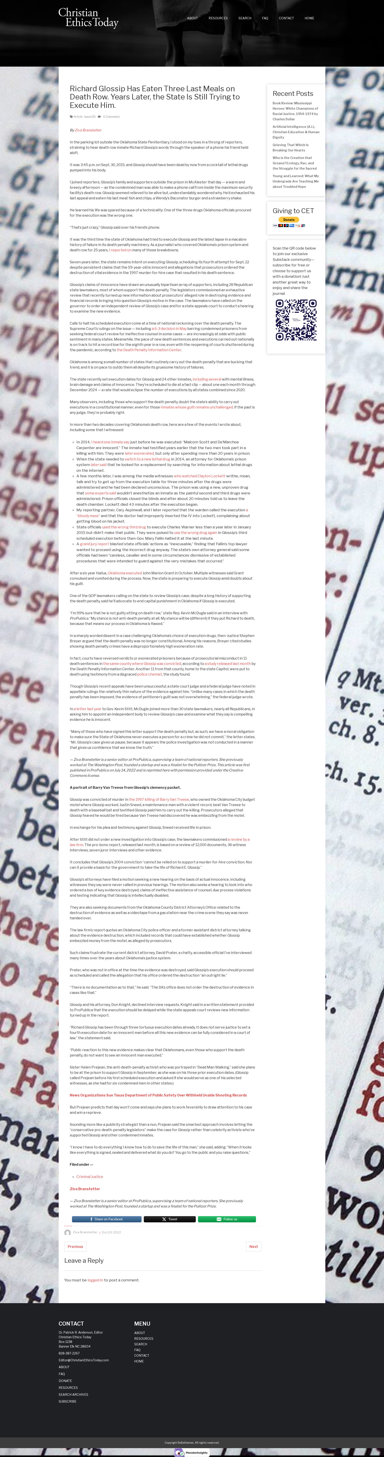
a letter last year (88, 709)
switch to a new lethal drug (147, 459)
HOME (309, 18)
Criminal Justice (89, 1177)
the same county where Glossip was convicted (142, 664)
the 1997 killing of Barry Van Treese (159, 799)
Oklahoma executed (125, 573)
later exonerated (139, 453)
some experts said (100, 493)
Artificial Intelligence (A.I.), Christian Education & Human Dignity (296, 132)
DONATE (65, 1381)
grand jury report (94, 544)
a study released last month (228, 664)
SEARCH (244, 18)
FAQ (265, 18)
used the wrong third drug (124, 527)
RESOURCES (218, 18)
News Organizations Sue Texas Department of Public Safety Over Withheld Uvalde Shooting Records (158, 1095)
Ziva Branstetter (88, 130)
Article (78, 116)
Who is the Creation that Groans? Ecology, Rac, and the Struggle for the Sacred (295, 163)
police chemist (149, 674)
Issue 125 (90, 116)
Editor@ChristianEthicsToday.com (84, 1360)
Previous (75, 1247)
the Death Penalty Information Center (149, 350)
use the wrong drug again (195, 533)
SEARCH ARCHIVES (73, 1394)
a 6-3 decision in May (169, 329)
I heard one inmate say (110, 442)
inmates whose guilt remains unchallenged (197, 407)
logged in (95, 1280)
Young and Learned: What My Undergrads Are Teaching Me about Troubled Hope (296, 181)
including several (207, 379)
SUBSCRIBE (67, 1401)
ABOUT (192, 18)
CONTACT (286, 18)
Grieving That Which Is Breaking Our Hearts (291, 147)
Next (254, 1247)
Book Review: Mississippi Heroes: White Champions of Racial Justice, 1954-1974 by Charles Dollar (295, 111)
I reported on (120, 250)
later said (98, 465)
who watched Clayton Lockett (199, 476)
